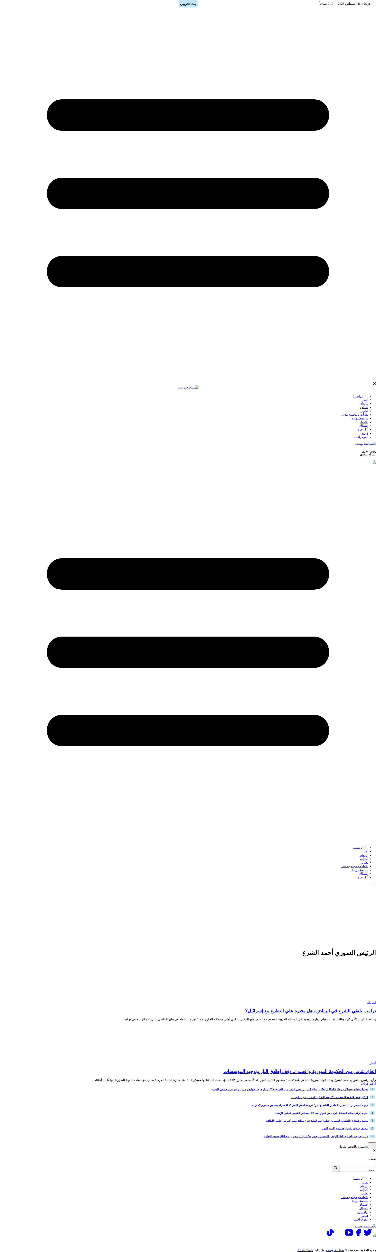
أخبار (365, 399)
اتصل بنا (359, 1242)
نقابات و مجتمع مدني (354, 414)
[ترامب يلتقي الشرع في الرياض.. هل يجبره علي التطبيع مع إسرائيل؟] (351, 998)
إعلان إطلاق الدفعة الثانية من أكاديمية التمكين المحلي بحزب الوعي (329, 1097)
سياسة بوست (335, 1250)
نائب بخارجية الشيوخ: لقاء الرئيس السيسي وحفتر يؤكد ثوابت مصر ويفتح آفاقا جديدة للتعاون (316, 1136)
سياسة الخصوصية (333, 1242)
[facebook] (358, 1235)
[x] (367, 1235)
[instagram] (339, 1235)
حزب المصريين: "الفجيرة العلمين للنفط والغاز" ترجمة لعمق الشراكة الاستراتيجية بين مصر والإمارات (310, 1105)
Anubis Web (305, 1250)
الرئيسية (358, 396)
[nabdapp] (374, 1235)
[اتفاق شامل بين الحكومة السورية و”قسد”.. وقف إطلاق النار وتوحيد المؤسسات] (351, 1059)
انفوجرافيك (361, 437)
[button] (336, 1168)
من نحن (309, 1242)
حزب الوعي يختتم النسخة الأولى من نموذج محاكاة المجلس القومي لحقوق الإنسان (321, 1112)
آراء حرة (362, 429)
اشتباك (363, 425)
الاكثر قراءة (368, 1083)
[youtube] (349, 1235)
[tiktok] (330, 1235)
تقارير (364, 411)
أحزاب (364, 407)
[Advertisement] (188, 917)
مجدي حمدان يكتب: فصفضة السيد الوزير (344, 1128)
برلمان (364, 403)
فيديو (365, 433)
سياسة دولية (360, 418)
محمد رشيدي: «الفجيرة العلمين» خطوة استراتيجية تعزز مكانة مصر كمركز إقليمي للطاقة (317, 1120)
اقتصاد (364, 422)
